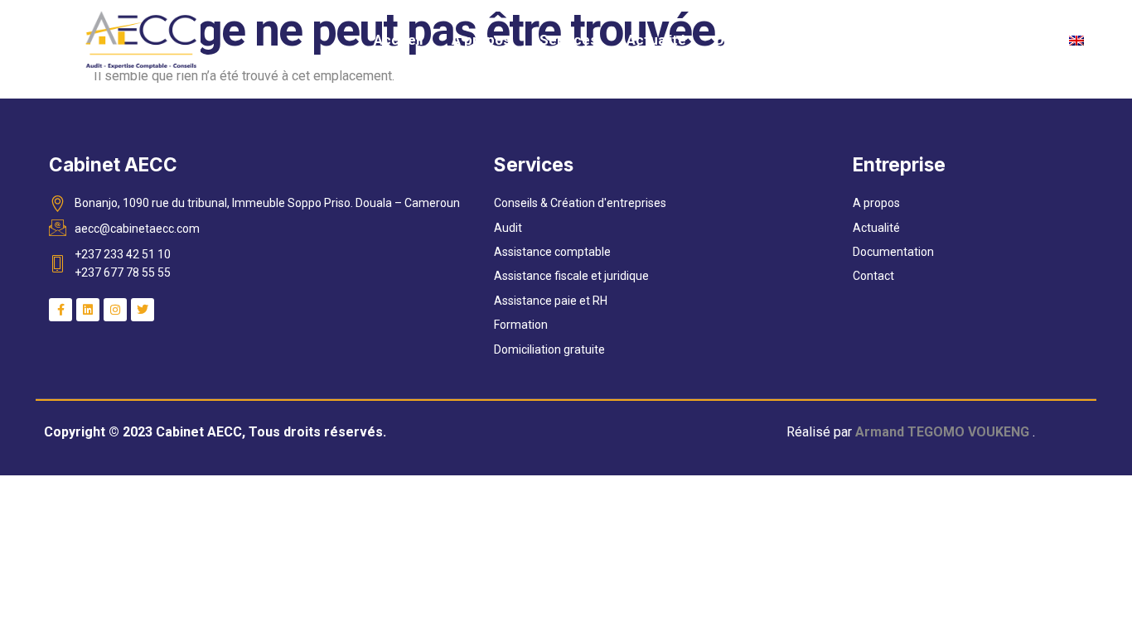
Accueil (398, 39)
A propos (481, 39)
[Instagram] (115, 309)
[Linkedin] (87, 309)
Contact (1009, 39)
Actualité (656, 39)
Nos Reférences (899, 39)
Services (568, 39)
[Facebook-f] (60, 309)
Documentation (766, 39)
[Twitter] (142, 309)
